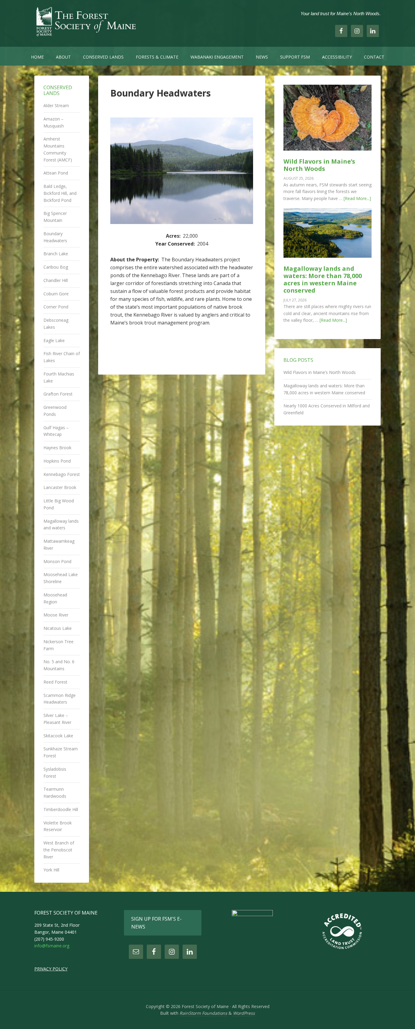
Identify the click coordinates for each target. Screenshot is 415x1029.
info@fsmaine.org (51, 946)
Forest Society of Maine (86, 21)
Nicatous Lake (57, 628)
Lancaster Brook (59, 487)
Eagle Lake (54, 340)
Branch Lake (55, 253)
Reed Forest (55, 682)
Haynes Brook (57, 447)
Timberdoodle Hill (60, 809)
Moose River (55, 615)
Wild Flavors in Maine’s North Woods (319, 165)
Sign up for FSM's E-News (156, 922)
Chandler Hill (55, 280)
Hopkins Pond (57, 461)
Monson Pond (57, 561)
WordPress (244, 1013)
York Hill (51, 870)
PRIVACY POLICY (50, 969)
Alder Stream (56, 105)
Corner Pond (55, 307)
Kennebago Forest (61, 474)
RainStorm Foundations (203, 1013)
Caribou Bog (55, 267)
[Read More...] (357, 198)
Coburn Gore (56, 294)
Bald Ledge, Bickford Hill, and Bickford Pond (60, 193)
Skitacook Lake (58, 736)
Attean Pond (55, 173)
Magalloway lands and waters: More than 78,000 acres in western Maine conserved (322, 279)
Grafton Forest (58, 394)
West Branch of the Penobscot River (58, 850)
